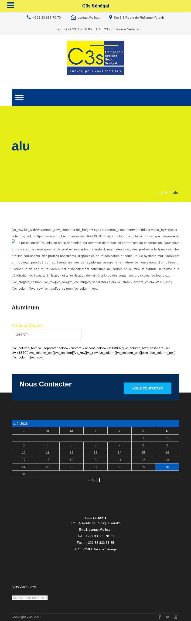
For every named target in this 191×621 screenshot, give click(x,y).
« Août (93, 480)
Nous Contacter (147, 388)
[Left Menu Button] (10, 5)
